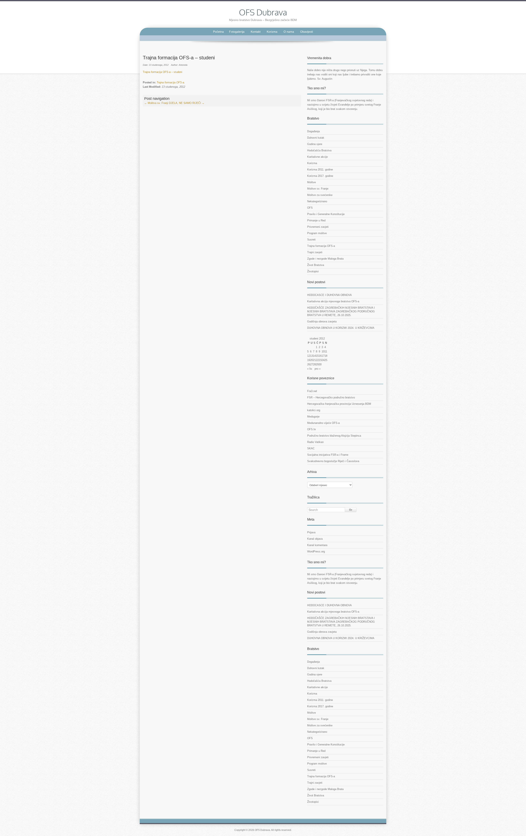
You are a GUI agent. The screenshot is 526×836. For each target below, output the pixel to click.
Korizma (272, 31)
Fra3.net (312, 391)
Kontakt (256, 31)
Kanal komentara (317, 545)
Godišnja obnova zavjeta (322, 321)
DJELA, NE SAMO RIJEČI (186, 103)
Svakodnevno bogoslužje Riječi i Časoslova (333, 461)
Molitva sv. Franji (156, 103)
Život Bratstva (315, 265)
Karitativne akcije (317, 156)
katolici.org (313, 410)
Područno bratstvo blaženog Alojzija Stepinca (334, 435)
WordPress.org (316, 551)
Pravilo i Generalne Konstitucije (326, 214)
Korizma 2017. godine (320, 175)
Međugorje (313, 416)
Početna (218, 31)
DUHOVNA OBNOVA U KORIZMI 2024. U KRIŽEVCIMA (340, 327)
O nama (289, 31)
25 (325, 360)
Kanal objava (315, 538)
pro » (318, 368)
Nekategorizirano (317, 201)
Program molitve (317, 233)
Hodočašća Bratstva (319, 150)
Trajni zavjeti (314, 252)
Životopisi (313, 271)
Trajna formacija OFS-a (170, 82)
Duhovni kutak (315, 137)
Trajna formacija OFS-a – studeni (162, 72)
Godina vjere (314, 144)
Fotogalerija (237, 31)
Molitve (311, 182)
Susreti (311, 239)
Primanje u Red (316, 220)
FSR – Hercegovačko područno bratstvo (331, 397)
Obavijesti (306, 31)
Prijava (311, 532)
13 (311, 355)
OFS (310, 207)
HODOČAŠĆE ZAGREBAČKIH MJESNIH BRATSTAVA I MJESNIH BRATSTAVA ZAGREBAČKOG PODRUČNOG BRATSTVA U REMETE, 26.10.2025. (341, 311)
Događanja (313, 131)
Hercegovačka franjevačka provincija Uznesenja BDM (339, 403)
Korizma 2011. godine (320, 169)
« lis (309, 368)
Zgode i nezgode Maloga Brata (325, 258)
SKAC (311, 448)
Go (350, 509)
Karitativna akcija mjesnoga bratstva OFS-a (333, 301)
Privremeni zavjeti (318, 226)
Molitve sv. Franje (317, 188)
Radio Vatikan (315, 442)
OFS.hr (311, 429)
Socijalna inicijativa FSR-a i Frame (327, 454)
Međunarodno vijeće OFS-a (323, 422)
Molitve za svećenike (319, 195)
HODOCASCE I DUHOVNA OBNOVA (329, 295)
